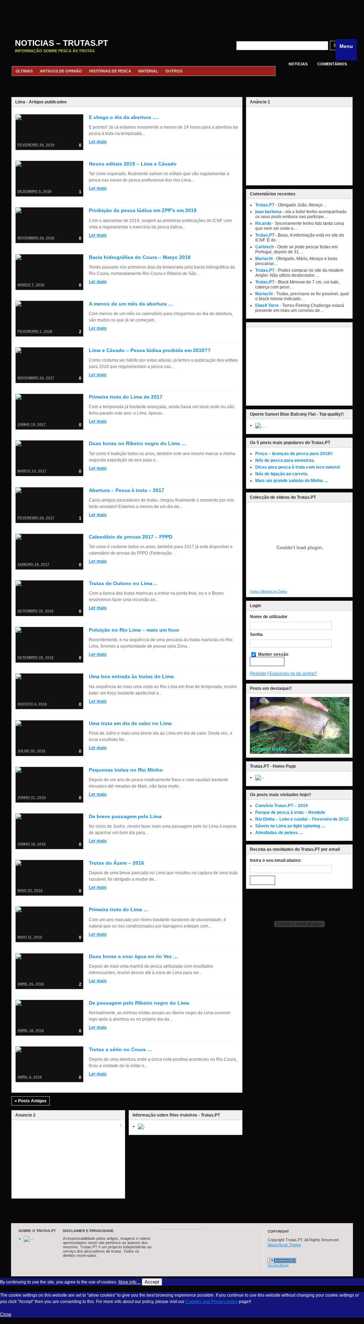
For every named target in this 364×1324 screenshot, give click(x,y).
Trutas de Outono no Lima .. (123, 583)
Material (148, 71)
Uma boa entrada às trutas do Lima (131, 676)
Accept (152, 1282)
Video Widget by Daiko (268, 591)
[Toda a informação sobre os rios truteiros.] (141, 1126)
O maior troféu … (272, 749)
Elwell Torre (267, 305)
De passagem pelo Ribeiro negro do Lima (139, 1003)
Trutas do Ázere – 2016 (116, 863)
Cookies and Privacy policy (212, 1301)
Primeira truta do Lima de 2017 (125, 397)
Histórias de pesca (110, 71)
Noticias (298, 64)
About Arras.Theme (284, 1245)
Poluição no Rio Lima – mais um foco (134, 630)
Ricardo (263, 223)
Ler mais (98, 141)
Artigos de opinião (61, 71)
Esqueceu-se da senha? (293, 673)
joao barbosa (268, 211)
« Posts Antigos (31, 1100)
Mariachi (264, 258)
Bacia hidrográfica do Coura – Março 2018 (140, 257)
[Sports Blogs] (282, 1262)
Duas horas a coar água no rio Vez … (133, 956)
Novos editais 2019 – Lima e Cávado (133, 164)
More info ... (129, 1282)
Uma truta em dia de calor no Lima (130, 723)
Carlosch (264, 246)
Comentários (332, 64)
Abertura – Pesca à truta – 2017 (126, 490)
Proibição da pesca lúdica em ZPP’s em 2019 (143, 210)
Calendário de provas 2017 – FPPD (130, 537)
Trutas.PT (264, 204)
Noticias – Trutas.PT (61, 43)
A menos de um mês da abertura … (131, 304)
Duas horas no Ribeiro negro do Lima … (137, 443)
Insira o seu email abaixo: (275, 860)
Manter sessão (272, 654)
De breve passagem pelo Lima (125, 816)
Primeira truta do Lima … (119, 909)
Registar (258, 673)
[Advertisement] (182, 16)
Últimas (24, 71)
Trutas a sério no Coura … (120, 1049)
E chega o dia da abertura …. (124, 117)
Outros (173, 71)
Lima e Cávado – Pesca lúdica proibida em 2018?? (150, 350)
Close (5, 1314)
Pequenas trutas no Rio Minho (126, 770)
